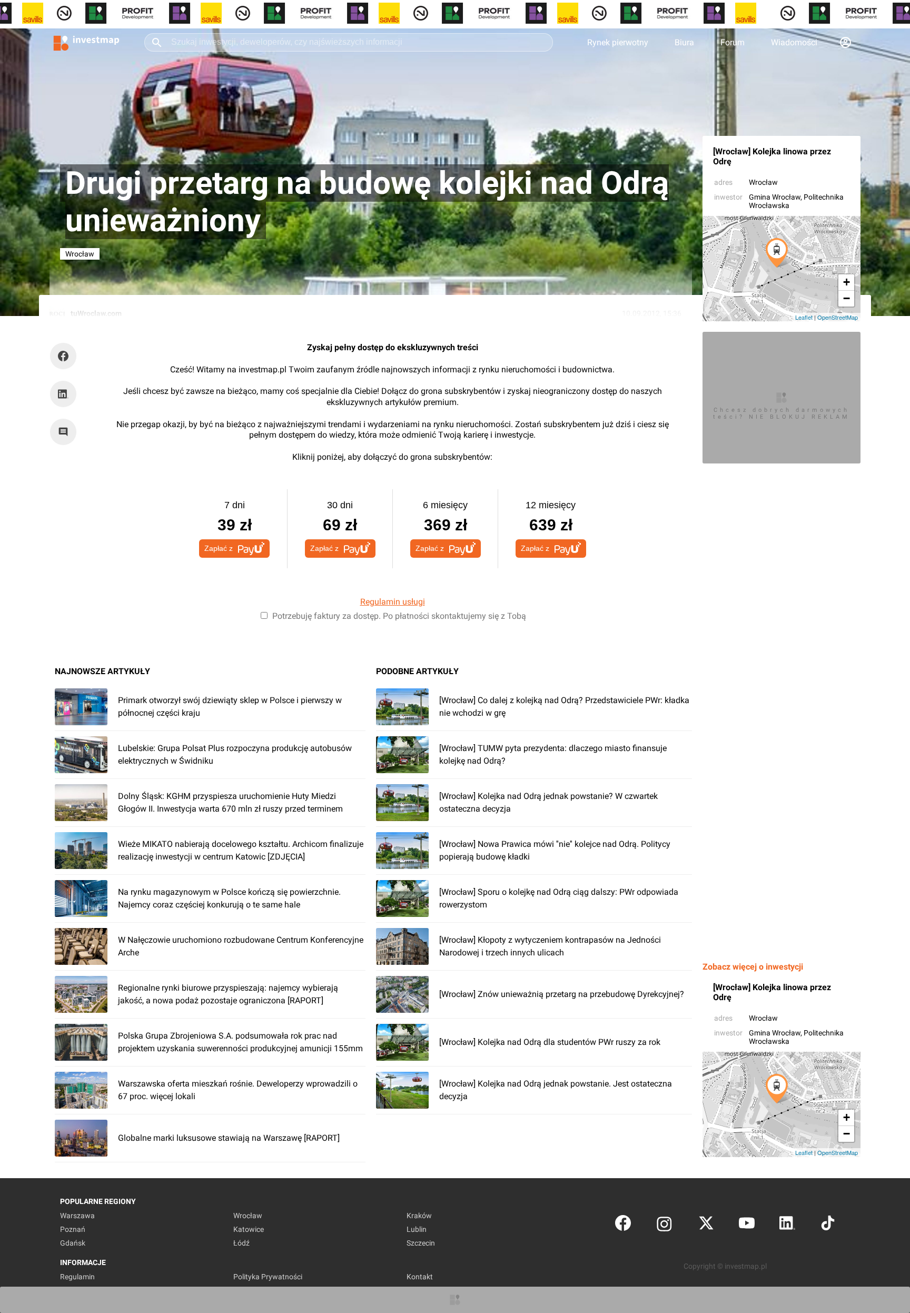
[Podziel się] (66, 356)
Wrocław (763, 182)
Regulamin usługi (392, 602)
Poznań (72, 1229)
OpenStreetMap (837, 317)
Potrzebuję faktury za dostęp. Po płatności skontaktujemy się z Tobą (399, 616)
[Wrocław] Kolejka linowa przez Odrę (772, 156)
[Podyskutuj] (66, 432)
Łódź (241, 1243)
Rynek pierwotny (617, 42)
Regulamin (77, 1276)
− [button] (846, 298)
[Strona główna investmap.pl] (86, 42)
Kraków (419, 1215)
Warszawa (77, 1215)
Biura (684, 42)
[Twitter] (706, 1225)
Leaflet (804, 317)
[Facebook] (623, 1225)
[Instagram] (664, 1225)
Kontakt (420, 1276)
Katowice (248, 1229)
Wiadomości (794, 42)
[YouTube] (747, 1225)
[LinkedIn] (787, 1225)
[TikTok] (828, 1225)
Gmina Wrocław (774, 197)
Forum (732, 42)
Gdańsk (72, 1243)
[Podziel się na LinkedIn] (63, 394)
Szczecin (421, 1243)
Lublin (417, 1229)
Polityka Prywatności (267, 1276)
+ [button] (846, 282)
